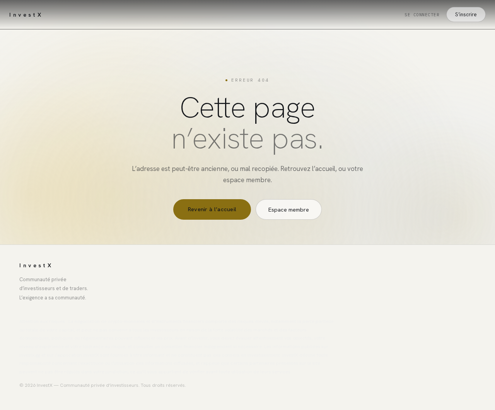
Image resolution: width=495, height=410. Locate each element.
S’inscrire (466, 14)
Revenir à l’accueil (212, 209)
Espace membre (288, 209)
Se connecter (422, 14)
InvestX (26, 14)
